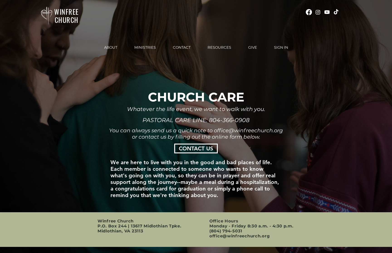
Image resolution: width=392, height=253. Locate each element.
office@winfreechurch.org (248, 130)
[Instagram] (318, 12)
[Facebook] (309, 12)
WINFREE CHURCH (66, 16)
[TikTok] (336, 12)
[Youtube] (327, 12)
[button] (111, 47)
